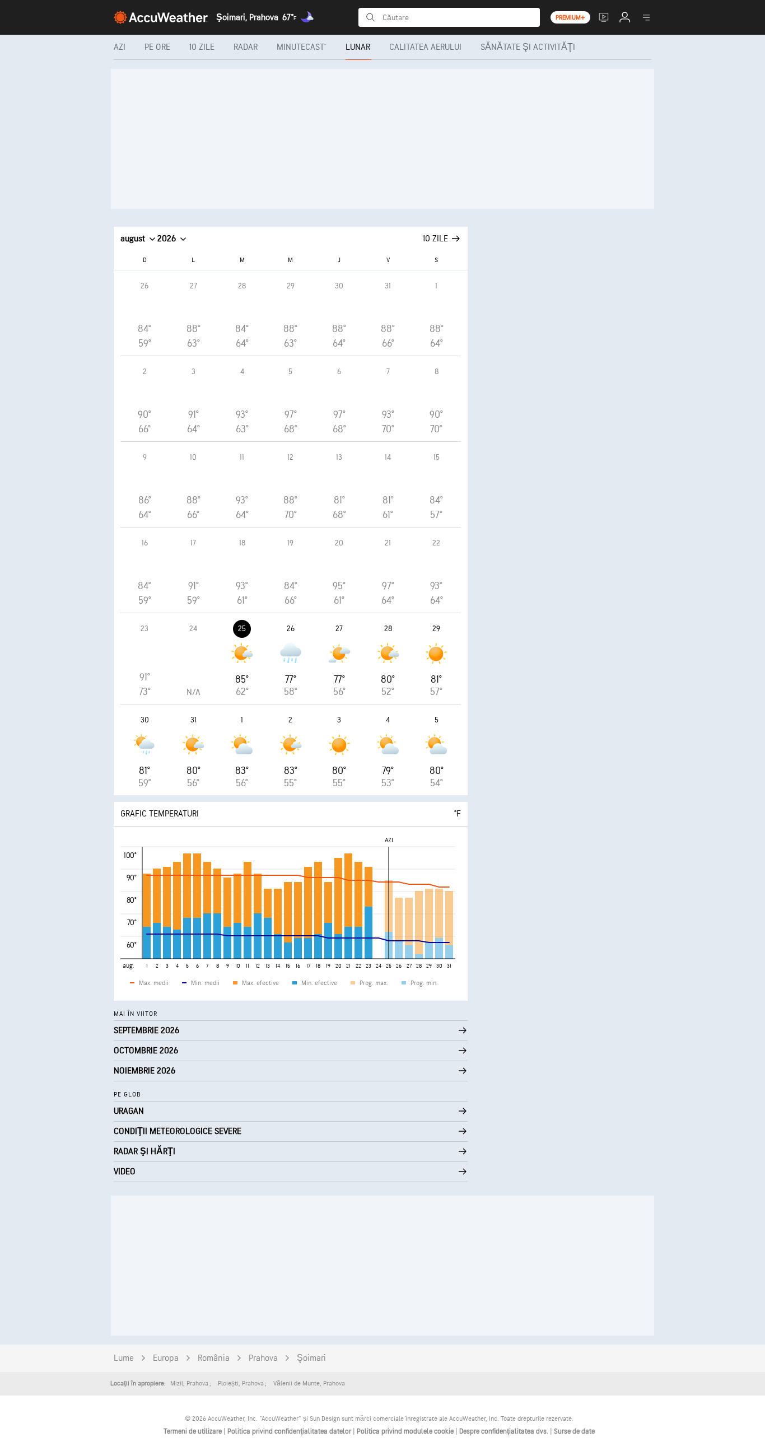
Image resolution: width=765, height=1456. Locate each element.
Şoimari (311, 1358)
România (214, 1358)
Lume (124, 1358)
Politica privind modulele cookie (406, 1431)
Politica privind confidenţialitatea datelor (290, 1431)
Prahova (263, 1358)
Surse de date (574, 1431)
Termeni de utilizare (193, 1431)
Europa (166, 1358)
